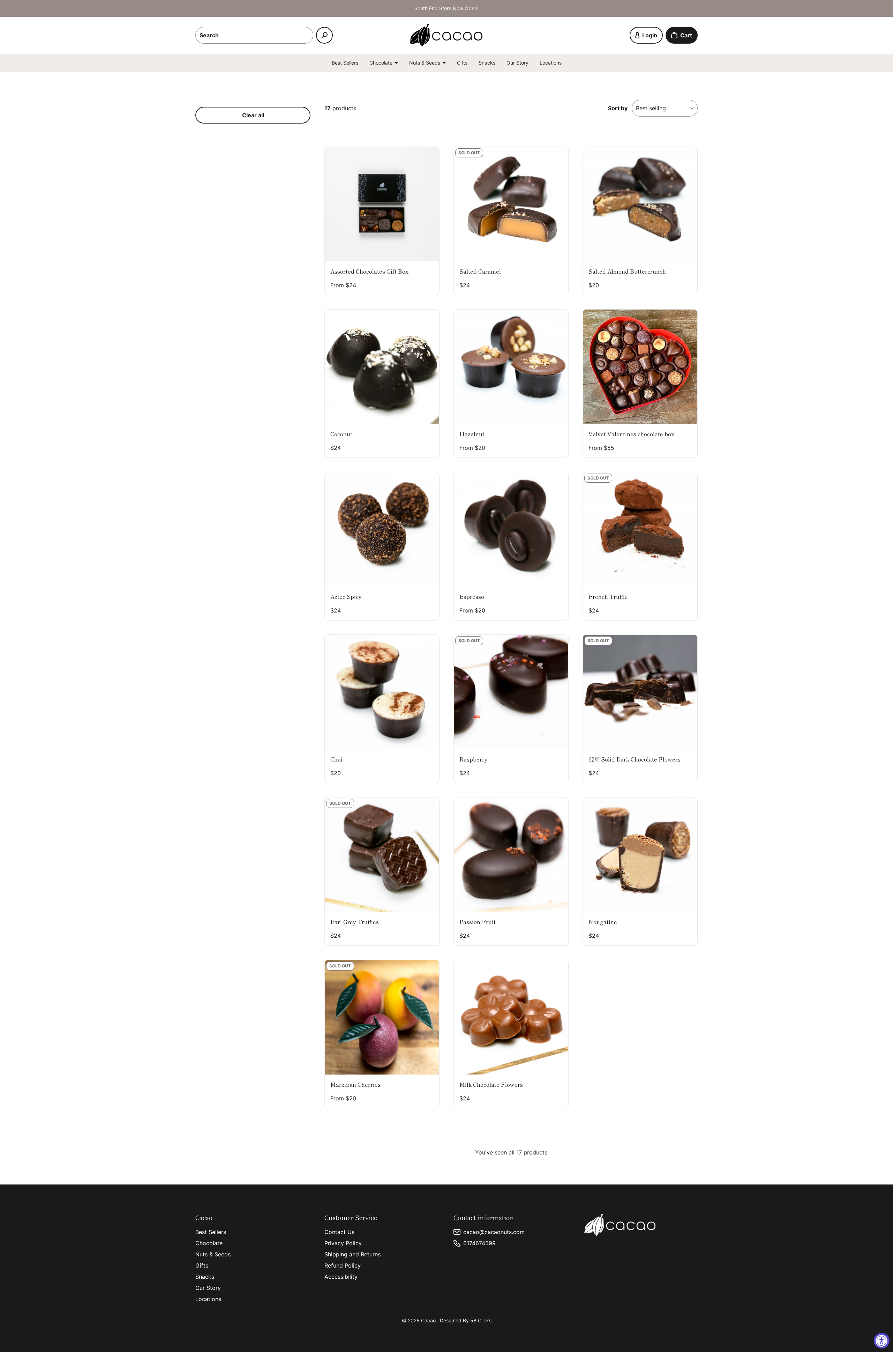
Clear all (253, 115)
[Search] (324, 35)
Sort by (618, 108)
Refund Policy (342, 1265)
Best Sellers (345, 63)
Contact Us (339, 1231)
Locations (551, 63)
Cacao (429, 1320)
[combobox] (254, 35)
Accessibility (341, 1276)
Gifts (462, 63)
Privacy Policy (343, 1243)
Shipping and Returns (352, 1254)
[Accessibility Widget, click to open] (882, 1341)
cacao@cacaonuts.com (494, 1231)
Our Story (517, 63)
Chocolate (209, 1243)
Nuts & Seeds (213, 1254)
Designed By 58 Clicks (465, 1320)
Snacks (487, 63)
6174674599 (479, 1243)
